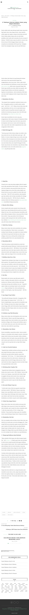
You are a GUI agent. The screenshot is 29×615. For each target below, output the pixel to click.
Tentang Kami (4, 608)
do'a (8, 585)
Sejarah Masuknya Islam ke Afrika (8, 570)
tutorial (6, 592)
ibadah (3, 514)
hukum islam (21, 586)
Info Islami (7, 15)
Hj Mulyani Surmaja (17, 25)
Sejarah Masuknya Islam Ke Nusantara (9, 573)
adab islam (6, 583)
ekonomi (19, 585)
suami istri (21, 591)
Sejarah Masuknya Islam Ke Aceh (8, 561)
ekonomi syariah (7, 586)
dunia (24, 512)
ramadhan (22, 590)
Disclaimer (12, 610)
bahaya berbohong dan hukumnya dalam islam (17, 219)
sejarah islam (7, 591)
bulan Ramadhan (21, 584)
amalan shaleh (16, 512)
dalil (5, 585)
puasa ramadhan (16, 590)
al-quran (19, 583)
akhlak (9, 512)
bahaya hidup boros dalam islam (14, 113)
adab (2, 583)
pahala (3, 590)
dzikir (15, 585)
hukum (16, 586)
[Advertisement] (14, 62)
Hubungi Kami (10, 608)
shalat (11, 591)
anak (16, 584)
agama (3, 512)
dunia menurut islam (5, 86)
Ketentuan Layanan (16, 608)
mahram (3, 288)
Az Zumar (8, 440)
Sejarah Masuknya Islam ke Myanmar (8, 564)
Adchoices (16, 610)
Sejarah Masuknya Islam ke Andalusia (8, 567)
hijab (12, 586)
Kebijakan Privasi (23, 608)
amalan (7, 584)
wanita (10, 592)
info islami (10, 514)
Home (2, 15)
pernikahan (7, 590)
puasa (11, 590)
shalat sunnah (16, 591)
